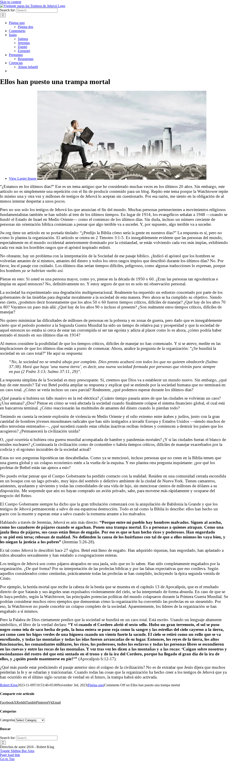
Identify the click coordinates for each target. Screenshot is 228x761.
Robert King (9, 685)
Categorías (7, 720)
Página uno (96, 685)
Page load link (10, 755)
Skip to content (10, 2)
